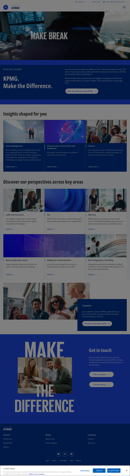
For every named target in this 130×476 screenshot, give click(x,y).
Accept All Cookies (113, 470)
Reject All (99, 470)
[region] (65, 470)
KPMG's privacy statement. (37, 474)
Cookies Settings (85, 470)
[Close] (127, 470)
